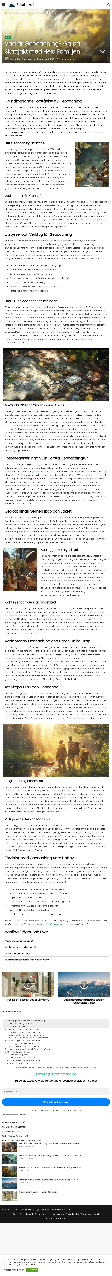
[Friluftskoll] (22, 4)
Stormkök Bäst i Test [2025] (14, 1127)
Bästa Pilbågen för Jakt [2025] (15, 1136)
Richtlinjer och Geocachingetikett (25, 1046)
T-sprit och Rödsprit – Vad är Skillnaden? (38, 1192)
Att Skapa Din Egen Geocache (20, 1052)
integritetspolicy (58, 1110)
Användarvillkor (72, 1214)
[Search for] (108, 5)
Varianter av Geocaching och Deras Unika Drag (28, 1049)
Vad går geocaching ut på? (19, 940)
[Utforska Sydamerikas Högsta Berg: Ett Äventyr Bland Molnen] (9, 1183)
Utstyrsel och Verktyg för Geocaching (23, 1029)
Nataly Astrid (15, 59)
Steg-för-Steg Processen (21, 1055)
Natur (16, 13)
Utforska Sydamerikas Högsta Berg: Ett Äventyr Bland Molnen (48, 1179)
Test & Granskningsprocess (57, 1218)
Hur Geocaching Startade (21, 1023)
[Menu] (3, 5)
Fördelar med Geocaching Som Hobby (24, 1060)
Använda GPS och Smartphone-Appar (28, 1035)
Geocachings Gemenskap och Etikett (23, 1040)
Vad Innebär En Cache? (20, 1026)
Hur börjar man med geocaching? (22, 947)
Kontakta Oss (32, 1214)
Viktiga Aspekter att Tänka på (24, 1057)
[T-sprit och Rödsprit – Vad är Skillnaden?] (9, 1196)
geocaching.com (40, 471)
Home (9, 13)
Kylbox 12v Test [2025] (11, 1131)
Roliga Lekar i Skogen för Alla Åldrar (42, 924)
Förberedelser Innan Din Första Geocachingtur (27, 1037)
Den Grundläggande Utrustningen (25, 1032)
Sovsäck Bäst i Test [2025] (13, 1122)
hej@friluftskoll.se (41, 1209)
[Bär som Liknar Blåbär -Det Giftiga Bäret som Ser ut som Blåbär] (9, 1159)
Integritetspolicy (57, 1214)
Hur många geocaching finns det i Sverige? (27, 959)
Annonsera (44, 1214)
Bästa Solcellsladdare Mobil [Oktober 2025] (21, 1140)
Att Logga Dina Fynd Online (22, 1043)
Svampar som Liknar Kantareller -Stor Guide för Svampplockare (50, 1167)
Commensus (65, 1209)
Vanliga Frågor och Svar (17, 1063)
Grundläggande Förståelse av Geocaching (25, 1020)
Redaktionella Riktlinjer (91, 1214)
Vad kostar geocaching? (17, 953)
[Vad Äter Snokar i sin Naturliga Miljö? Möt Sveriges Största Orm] (9, 1147)
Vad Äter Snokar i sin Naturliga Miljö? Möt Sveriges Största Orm (49, 1143)
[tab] (56, 941)
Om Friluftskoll (19, 1214)
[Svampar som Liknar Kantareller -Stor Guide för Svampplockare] (9, 1171)
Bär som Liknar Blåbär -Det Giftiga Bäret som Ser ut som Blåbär (50, 1155)
